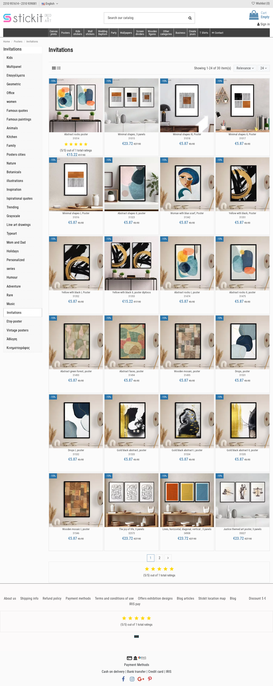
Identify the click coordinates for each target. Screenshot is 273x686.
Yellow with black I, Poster (76, 292)
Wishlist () (262, 3)
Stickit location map (212, 598)
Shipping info (29, 598)
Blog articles (185, 598)
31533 (131, 454)
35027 (242, 533)
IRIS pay (134, 604)
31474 (187, 296)
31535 (242, 454)
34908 (187, 533)
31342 (187, 217)
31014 (76, 138)
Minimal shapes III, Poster (187, 134)
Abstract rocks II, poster (242, 292)
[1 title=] (66, 144)
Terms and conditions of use (114, 598)
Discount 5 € (257, 598)
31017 (242, 138)
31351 (242, 217)
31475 (242, 296)
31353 (131, 296)
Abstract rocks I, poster (187, 292)
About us (10, 598)
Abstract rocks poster (76, 134)
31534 (187, 454)
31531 (242, 375)
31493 (76, 375)
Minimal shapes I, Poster (75, 213)
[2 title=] (71, 144)
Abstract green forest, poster (76, 371)
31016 (76, 217)
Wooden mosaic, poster (187, 371)
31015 (131, 138)
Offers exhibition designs (155, 598)
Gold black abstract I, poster (187, 450)
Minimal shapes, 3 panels (131, 134)
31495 (187, 375)
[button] (166, 32)
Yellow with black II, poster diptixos (131, 292)
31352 (76, 296)
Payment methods (78, 598)
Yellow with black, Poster (242, 213)
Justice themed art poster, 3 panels (242, 529)
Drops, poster (242, 371)
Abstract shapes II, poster (131, 213)
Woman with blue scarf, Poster (187, 213)
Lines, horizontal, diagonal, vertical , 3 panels (187, 529)
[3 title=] (76, 144)
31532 (76, 454)
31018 (187, 138)
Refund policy (52, 598)
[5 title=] (86, 144)
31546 (76, 533)
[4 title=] (81, 144)
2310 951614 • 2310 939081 (20, 4)
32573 (131, 533)
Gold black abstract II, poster (242, 450)
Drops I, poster (76, 450)
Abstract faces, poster (131, 371)
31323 (131, 217)
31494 (131, 375)
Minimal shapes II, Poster (242, 134)
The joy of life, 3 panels (131, 529)
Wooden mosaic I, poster (76, 529)
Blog (233, 598)
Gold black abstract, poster (131, 450)
